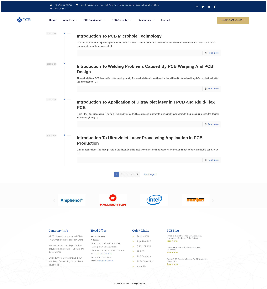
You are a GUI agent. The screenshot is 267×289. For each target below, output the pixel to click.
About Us (68, 20)
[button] (197, 6)
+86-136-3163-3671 (104, 254)
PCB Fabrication (93, 20)
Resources (145, 20)
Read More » (172, 241)
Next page (149, 174)
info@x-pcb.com (105, 261)
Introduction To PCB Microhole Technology (119, 36)
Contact (165, 20)
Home (52, 20)
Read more (213, 53)
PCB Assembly (120, 20)
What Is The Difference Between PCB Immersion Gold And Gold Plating (184, 237)
